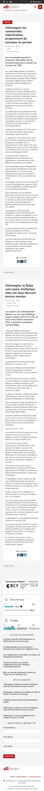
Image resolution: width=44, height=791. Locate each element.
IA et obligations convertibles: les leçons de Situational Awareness (21, 656)
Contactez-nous (34, 777)
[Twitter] (7, 2)
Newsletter (37, 2)
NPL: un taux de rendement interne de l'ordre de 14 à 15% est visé (19, 673)
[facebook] (18, 261)
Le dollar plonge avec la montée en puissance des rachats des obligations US (20, 648)
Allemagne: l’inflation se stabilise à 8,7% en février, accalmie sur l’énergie (21, 693)
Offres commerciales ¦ (18, 777)
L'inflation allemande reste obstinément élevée (20, 701)
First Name (8, 737)
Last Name (8, 746)
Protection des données (30, 789)
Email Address (9, 728)
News (7, 22)
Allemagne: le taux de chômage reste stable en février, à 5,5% (19, 717)
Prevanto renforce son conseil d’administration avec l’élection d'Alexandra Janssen (16, 665)
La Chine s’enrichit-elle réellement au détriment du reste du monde (19, 640)
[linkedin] (25, 261)
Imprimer (23, 258)
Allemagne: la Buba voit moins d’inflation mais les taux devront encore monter (20, 685)
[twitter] (21, 261)
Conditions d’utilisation (14, 789)
